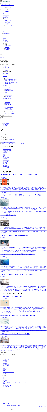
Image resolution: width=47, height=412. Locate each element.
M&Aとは (7, 102)
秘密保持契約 (12, 139)
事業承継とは (8, 103)
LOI (4, 155)
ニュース (6, 39)
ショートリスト (6, 167)
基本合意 (5, 163)
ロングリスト (6, 160)
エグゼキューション (7, 150)
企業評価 (5, 165)
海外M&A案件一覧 (9, 96)
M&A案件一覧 (8, 95)
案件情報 (7, 23)
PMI (4, 381)
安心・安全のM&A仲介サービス (12, 79)
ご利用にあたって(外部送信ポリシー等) (11, 405)
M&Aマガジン (8, 105)
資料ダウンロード (9, 104)
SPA (4, 154)
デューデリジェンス (7, 366)
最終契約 (5, 158)
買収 (4, 378)
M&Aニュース (6, 15)
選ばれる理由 (8, 20)
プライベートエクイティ (8, 386)
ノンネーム (5, 162)
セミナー (7, 100)
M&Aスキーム (6, 359)
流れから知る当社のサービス (11, 82)
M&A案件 (5, 92)
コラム (4, 13)
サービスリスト (8, 78)
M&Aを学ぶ (5, 16)
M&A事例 (7, 22)
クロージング (6, 157)
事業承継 (5, 368)
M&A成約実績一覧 (9, 90)
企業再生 (5, 369)
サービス (7, 21)
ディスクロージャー (7, 151)
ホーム (4, 121)
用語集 (5, 41)
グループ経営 (6, 365)
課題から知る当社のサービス (11, 80)
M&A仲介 (5, 360)
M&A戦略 (5, 363)
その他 (4, 373)
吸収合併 (5, 383)
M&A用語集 (5, 17)
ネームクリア (6, 161)
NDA (4, 156)
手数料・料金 (8, 83)
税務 (4, 370)
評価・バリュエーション (8, 372)
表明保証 (5, 152)
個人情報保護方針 (43, 406)
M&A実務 (5, 125)
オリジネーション (7, 149)
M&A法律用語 (6, 364)
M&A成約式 (8, 89)
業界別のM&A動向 (9, 107)
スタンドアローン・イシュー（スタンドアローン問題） (15, 382)
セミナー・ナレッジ (9, 25)
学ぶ (5, 40)
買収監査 (5, 169)
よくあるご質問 (8, 109)
